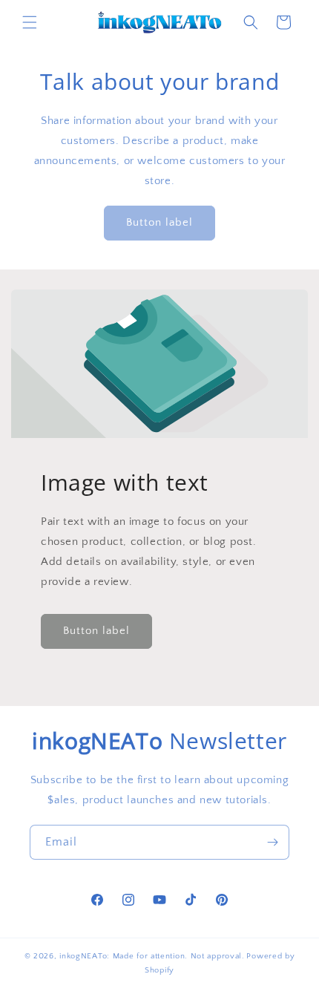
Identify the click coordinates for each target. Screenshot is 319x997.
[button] (29, 22)
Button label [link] (159, 222)
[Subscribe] (272, 842)
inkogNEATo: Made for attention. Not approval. (152, 956)
